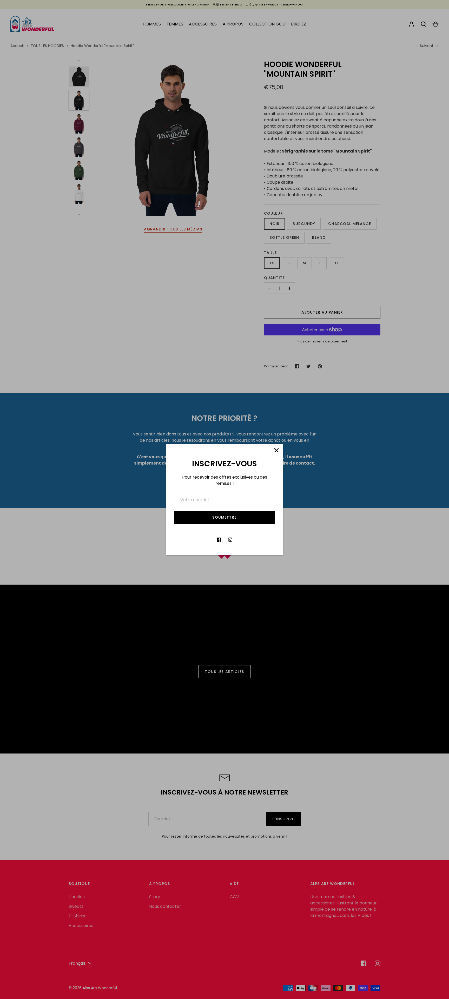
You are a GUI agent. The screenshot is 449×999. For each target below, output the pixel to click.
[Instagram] (230, 539)
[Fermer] (276, 450)
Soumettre (224, 517)
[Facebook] (218, 539)
